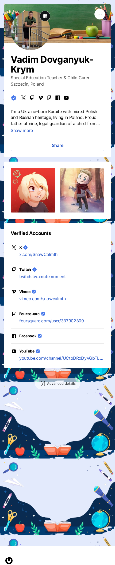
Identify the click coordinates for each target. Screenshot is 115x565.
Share (57, 145)
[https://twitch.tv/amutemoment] (32, 98)
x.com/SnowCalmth (38, 254)
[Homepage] (9, 560)
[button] (33, 190)
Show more (22, 130)
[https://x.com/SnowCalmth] (23, 98)
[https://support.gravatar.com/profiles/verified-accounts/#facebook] (57, 98)
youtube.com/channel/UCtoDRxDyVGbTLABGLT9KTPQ (61, 358)
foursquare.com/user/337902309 (51, 320)
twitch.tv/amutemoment (42, 276)
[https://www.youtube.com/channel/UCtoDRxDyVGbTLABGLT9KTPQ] (66, 98)
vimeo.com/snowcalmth (42, 298)
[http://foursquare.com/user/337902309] (49, 98)
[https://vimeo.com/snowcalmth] (40, 98)
